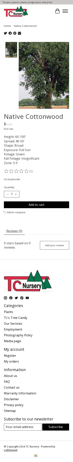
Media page (12, 341)
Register (10, 355)
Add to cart (36, 205)
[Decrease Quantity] (7, 194)
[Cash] (35, 456)
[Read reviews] (16, 171)
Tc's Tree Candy (15, 318)
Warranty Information (20, 393)
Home (7, 26)
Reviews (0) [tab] (14, 231)
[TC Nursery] (16, 11)
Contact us (11, 387)
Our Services (13, 323)
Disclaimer (11, 399)
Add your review (54, 245)
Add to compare (16, 212)
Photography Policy (18, 335)
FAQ (7, 381)
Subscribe (55, 427)
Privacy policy (13, 405)
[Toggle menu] (65, 11)
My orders (11, 361)
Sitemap (10, 411)
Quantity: (9, 187)
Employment (13, 329)
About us (10, 376)
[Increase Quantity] (15, 194)
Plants (8, 312)
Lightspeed (10, 450)
